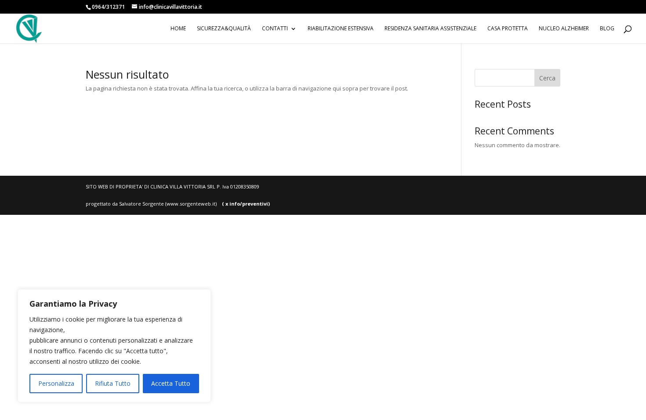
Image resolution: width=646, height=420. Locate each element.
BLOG (607, 28)
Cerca (547, 78)
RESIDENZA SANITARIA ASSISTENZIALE (430, 28)
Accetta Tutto (170, 383)
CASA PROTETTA (507, 28)
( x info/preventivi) (243, 203)
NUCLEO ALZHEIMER (564, 28)
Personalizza (56, 383)
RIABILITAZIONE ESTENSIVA (341, 28)
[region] (114, 345)
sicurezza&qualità (224, 28)
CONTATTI (275, 28)
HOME (178, 28)
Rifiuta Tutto (113, 383)
